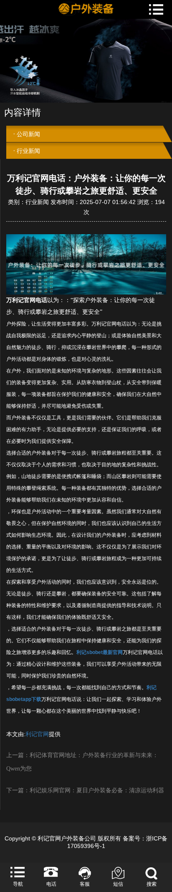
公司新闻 (28, 134)
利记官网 (37, 734)
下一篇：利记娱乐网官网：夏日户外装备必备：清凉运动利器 (85, 790)
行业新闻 (28, 150)
